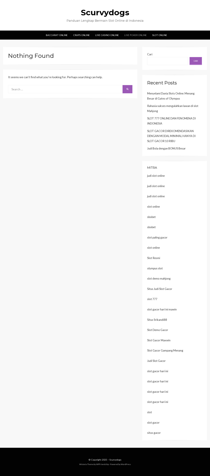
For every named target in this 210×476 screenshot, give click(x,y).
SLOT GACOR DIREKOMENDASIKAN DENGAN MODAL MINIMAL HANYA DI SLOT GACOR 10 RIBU (171, 136)
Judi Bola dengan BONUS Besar (166, 148)
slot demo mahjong (159, 278)
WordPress (126, 464)
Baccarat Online (57, 35)
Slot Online (159, 35)
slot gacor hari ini (157, 371)
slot (149, 412)
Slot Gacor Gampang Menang (165, 350)
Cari (149, 54)
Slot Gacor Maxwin (158, 340)
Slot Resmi (153, 258)
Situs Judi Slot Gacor (159, 289)
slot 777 (152, 299)
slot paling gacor (157, 237)
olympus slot (155, 268)
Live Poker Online (135, 35)
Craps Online (81, 35)
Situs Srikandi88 (157, 319)
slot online (153, 206)
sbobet (151, 217)
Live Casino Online (107, 35)
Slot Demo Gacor (157, 330)
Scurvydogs (105, 12)
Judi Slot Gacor (156, 361)
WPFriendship (102, 464)
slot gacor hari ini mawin (162, 309)
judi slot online (156, 175)
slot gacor (153, 422)
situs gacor (154, 432)
